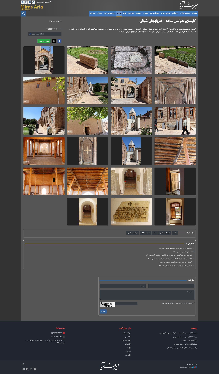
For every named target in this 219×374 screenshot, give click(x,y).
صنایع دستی (165, 13)
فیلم (124, 13)
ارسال (103, 311)
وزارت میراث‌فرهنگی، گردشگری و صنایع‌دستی (182, 348)
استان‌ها (131, 13)
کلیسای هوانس (165, 233)
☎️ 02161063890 (58, 333)
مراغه (154, 233)
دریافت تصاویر (42, 41)
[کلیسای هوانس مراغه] (175, 60)
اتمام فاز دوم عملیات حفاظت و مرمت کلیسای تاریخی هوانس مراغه (170, 258)
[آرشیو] (22, 2)
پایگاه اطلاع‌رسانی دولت (189, 340)
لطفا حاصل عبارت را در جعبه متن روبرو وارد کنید (178, 303)
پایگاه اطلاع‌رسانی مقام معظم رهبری (185, 337)
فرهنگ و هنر (154, 13)
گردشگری (175, 13)
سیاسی (145, 13)
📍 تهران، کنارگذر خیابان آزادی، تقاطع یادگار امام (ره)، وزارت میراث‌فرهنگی (45, 341)
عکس (119, 13)
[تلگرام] (29, 2)
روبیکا (127, 351)
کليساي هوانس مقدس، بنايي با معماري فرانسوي (176, 262)
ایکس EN (125, 340)
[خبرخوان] (27, 369)
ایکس (127, 337)
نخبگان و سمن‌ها (96, 13)
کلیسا (175, 233)
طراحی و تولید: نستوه (186, 367)
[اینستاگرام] (26, 2)
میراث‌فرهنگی (145, 233)
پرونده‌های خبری (109, 13)
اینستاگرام (125, 333)
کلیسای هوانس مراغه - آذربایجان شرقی (167, 21)
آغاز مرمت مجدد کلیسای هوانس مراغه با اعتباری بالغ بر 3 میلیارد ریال (169, 255)
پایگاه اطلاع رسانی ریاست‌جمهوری (185, 344)
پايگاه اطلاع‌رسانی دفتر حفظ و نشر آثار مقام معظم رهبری (178, 333)
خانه (193, 13)
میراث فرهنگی (185, 13)
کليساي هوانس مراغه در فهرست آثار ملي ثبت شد (175, 265)
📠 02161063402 (58, 337)
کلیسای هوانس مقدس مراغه (182, 251)
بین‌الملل (138, 13)
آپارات (127, 344)
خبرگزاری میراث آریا (185, 6)
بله (128, 348)
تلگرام (127, 355)
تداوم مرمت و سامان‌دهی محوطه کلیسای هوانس (175, 248)
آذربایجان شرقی (132, 233)
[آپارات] (33, 2)
